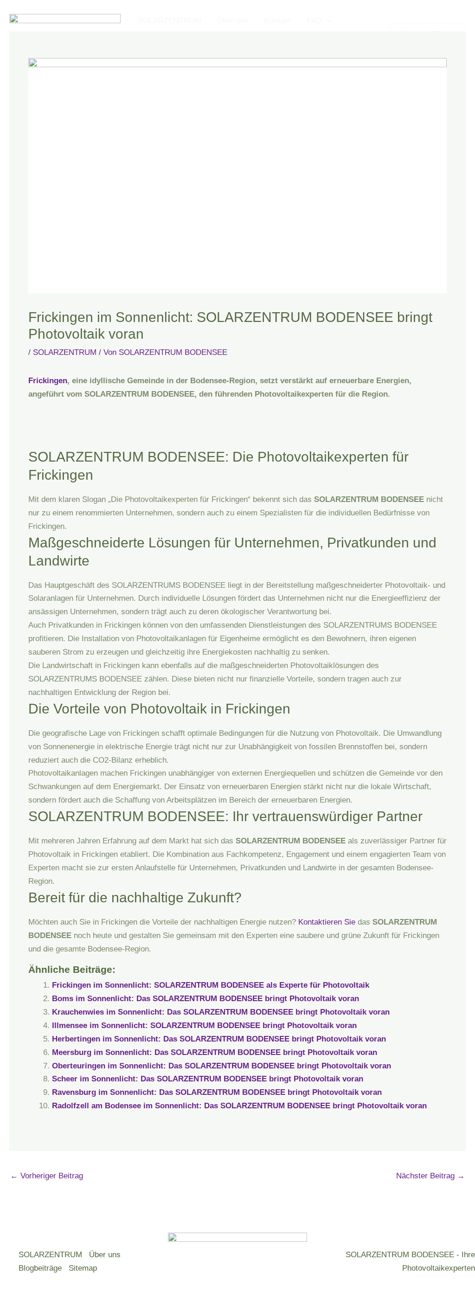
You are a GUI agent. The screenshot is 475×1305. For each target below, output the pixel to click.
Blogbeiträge (40, 1268)
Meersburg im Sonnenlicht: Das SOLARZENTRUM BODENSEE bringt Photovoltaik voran (214, 1052)
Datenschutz (159, 53)
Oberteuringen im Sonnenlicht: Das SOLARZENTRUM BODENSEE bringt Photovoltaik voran (221, 1065)
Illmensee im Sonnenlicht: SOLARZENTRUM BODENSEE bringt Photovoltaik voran (204, 1025)
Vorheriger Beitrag (46, 1175)
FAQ (314, 20)
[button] (326, 21)
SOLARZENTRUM (169, 20)
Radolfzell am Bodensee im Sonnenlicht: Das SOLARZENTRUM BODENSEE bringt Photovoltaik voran (239, 1105)
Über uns (233, 20)
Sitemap (83, 1268)
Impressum (216, 53)
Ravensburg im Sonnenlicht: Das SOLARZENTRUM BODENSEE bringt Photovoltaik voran (217, 1092)
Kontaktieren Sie (326, 922)
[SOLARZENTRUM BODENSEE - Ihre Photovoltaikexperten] (65, 36)
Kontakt (277, 20)
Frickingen (47, 380)
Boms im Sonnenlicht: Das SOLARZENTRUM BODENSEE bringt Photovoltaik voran (205, 998)
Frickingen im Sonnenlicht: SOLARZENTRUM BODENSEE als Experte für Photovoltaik (210, 985)
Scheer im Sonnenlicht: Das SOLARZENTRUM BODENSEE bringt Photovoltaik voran (207, 1078)
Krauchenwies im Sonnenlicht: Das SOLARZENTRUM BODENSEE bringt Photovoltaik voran (221, 1012)
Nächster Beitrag (430, 1175)
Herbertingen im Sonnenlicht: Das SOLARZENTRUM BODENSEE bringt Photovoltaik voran (219, 1039)
